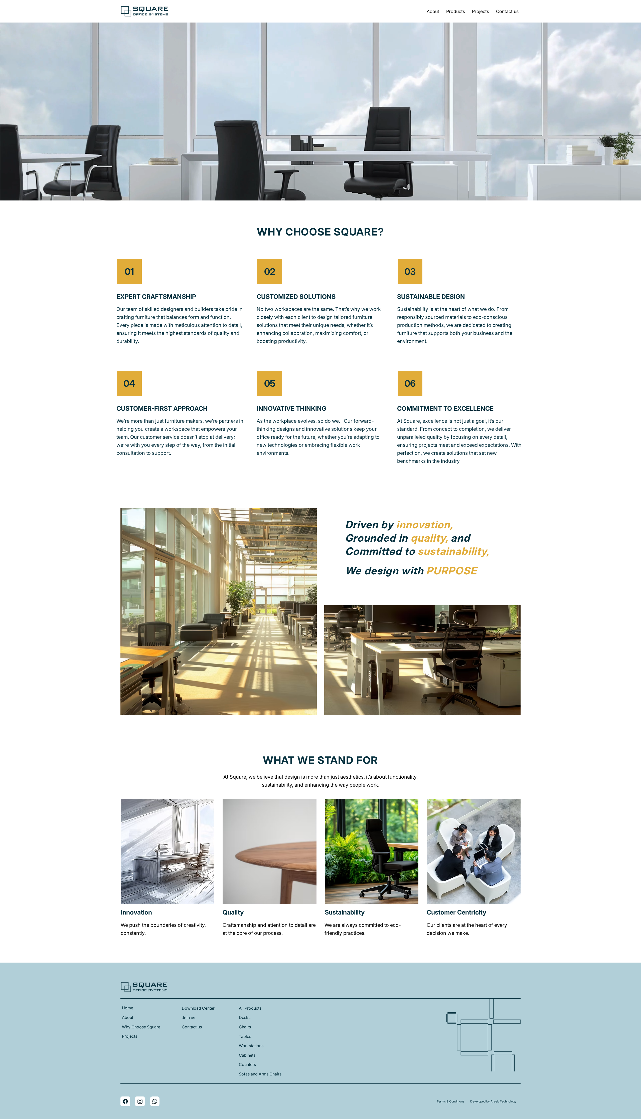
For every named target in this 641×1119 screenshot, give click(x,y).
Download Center (198, 1008)
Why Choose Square (141, 1026)
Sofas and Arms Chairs (260, 1073)
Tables (245, 1036)
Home (127, 1007)
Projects (129, 1036)
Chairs (245, 1026)
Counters (247, 1064)
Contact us (192, 1026)
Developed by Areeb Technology (493, 1101)
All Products (250, 1008)
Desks (244, 1017)
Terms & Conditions (450, 1101)
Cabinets (247, 1055)
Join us (188, 1017)
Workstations (251, 1045)
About (127, 1017)
